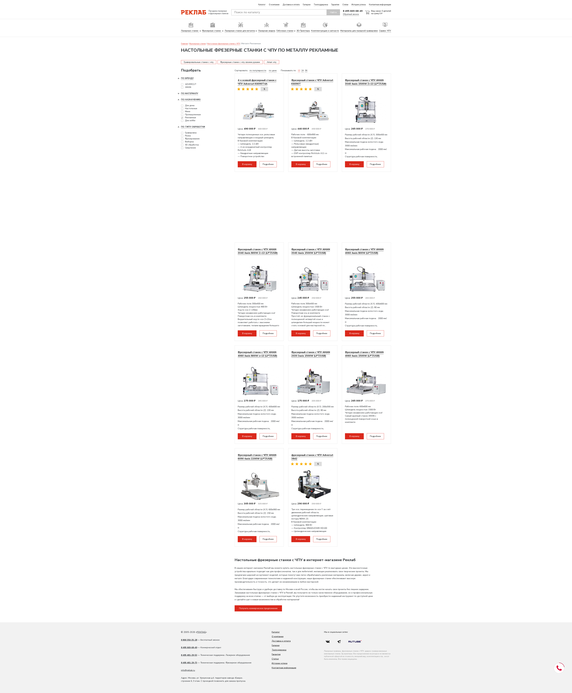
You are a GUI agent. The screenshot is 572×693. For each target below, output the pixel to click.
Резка (188, 135)
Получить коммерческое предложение (258, 608)
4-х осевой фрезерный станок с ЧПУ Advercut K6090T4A (257, 81)
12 (299, 70)
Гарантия (335, 4)
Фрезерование (192, 138)
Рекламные (190, 117)
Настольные (191, 108)
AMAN (188, 87)
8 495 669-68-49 (353, 11)
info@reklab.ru (188, 670)
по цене (273, 70)
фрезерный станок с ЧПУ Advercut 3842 (312, 456)
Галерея (306, 4)
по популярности (258, 70)
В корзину (247, 164)
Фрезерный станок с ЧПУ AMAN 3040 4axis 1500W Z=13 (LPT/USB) (365, 81)
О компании (274, 4)
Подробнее (268, 164)
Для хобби (190, 120)
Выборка (189, 141)
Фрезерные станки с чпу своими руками (240, 62)
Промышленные (193, 114)
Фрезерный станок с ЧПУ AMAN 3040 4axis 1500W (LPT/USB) (310, 251)
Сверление (190, 147)
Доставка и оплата (291, 4)
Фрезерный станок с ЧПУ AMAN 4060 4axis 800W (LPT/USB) (364, 251)
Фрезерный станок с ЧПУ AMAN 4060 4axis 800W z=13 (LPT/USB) (257, 353)
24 (302, 70)
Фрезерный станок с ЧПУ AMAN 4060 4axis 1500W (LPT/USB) (364, 353)
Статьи (345, 4)
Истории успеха (359, 4)
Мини (187, 111)
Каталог (262, 4)
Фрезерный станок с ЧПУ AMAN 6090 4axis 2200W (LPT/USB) (257, 456)
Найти (333, 12)
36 (306, 70)
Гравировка (190, 132)
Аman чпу (271, 62)
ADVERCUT (190, 84)
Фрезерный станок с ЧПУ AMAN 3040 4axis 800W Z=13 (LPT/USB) (258, 251)
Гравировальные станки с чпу (198, 62)
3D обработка (192, 144)
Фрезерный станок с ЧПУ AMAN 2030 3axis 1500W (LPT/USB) (310, 353)
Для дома (189, 105)
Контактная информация (380, 4)
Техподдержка (321, 4)
